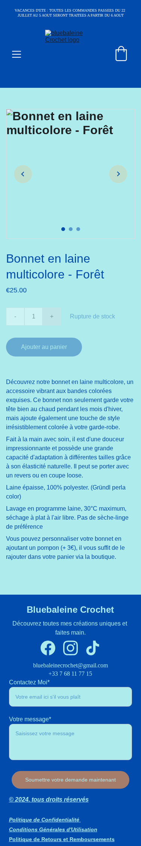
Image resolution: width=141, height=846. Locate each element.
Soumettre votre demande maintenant (70, 780)
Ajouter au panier (44, 347)
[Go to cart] (121, 54)
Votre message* (30, 719)
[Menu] (16, 54)
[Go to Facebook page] (48, 648)
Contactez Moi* (29, 682)
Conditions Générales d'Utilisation (53, 829)
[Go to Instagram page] (70, 648)
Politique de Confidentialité (44, 820)
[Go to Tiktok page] (92, 648)
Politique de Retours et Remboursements (62, 839)
